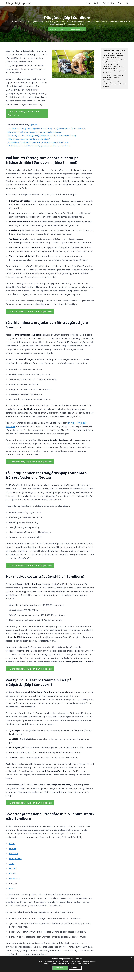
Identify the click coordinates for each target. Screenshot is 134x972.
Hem (88, 3)
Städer (96, 3)
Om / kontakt (109, 3)
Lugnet (12, 848)
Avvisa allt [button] (75, 967)
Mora (11, 888)
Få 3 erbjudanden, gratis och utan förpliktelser (67, 29)
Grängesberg (15, 858)
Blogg (120, 3)
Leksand (13, 868)
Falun (12, 843)
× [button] (132, 958)
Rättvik (12, 873)
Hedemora (14, 878)
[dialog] (67, 964)
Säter (11, 863)
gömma (34, 124)
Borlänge (13, 853)
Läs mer (87, 963)
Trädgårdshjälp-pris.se (18, 3)
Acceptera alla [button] (60, 967)
